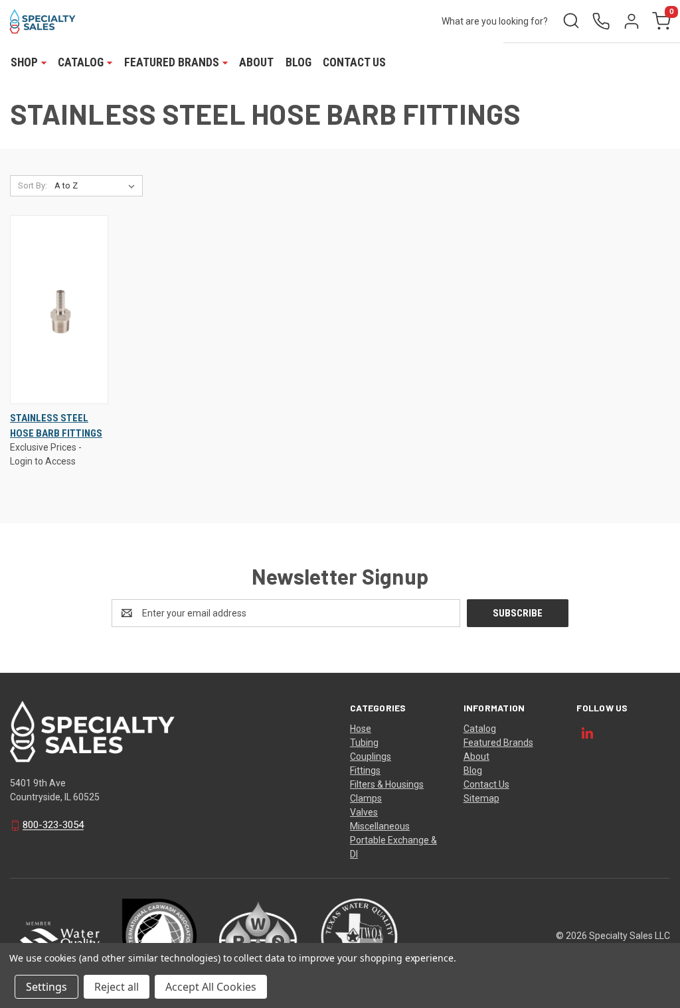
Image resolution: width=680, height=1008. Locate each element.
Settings (46, 986)
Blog (298, 62)
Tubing (364, 742)
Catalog (480, 728)
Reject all (116, 986)
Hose (360, 728)
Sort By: (32, 185)
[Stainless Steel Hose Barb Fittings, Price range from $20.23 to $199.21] (59, 309)
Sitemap (481, 798)
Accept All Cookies (210, 986)
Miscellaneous (380, 826)
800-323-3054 (53, 825)
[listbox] (97, 186)
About (256, 62)
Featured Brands (498, 742)
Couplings (370, 756)
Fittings (365, 770)
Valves (364, 812)
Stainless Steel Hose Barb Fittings (56, 425)
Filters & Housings (387, 784)
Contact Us (354, 62)
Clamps (366, 798)
